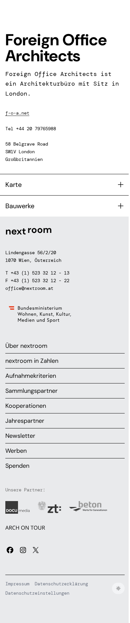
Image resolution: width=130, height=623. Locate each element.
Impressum (17, 584)
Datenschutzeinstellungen (37, 593)
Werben (16, 451)
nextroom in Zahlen (31, 361)
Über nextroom (26, 346)
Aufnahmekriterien (30, 376)
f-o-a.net (17, 113)
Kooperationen (25, 406)
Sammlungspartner (31, 391)
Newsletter (20, 436)
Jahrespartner (24, 421)
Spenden (17, 466)
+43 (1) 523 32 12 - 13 (40, 273)
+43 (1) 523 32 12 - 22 (40, 281)
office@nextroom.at (29, 288)
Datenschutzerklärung (61, 584)
